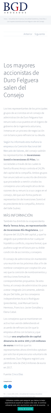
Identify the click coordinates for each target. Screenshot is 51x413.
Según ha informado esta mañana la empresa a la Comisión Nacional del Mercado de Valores (23, 146)
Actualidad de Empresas (27, 394)
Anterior (28, 34)
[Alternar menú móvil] (46, 5)
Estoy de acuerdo (25, 409)
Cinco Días (17, 374)
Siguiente (40, 34)
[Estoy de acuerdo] (48, 405)
